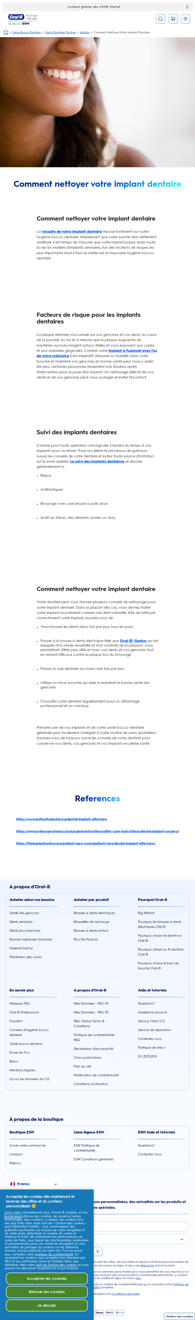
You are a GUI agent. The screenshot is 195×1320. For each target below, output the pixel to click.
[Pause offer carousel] (187, 7)
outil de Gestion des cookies (56, 1265)
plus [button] (138, 1278)
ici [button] (145, 1284)
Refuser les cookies (47, 1292)
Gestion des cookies (179, 1316)
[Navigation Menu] (185, 19)
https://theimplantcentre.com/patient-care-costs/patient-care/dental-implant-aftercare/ (86, 843)
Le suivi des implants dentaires (97, 461)
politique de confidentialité (54, 1254)
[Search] (160, 19)
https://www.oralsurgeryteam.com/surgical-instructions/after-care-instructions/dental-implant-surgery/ (97, 831)
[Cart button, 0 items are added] (173, 19)
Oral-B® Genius (133, 640)
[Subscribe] (97, 1251)
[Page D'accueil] (6, 32)
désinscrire (147, 1265)
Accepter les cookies (47, 1278)
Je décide (47, 1305)
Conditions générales (126, 1293)
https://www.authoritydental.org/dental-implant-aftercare (61, 819)
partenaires (13, 1216)
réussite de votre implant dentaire (72, 231)
